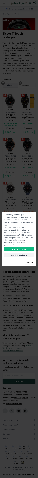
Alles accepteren (19, 249)
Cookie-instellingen (19, 255)
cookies (14, 220)
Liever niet (29, 262)
